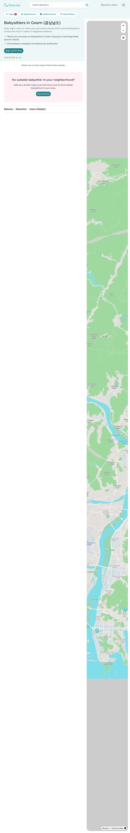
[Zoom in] (123, 25)
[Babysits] (12, 5)
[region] (107, 426)
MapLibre (105, 828)
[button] (125, 609)
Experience (29, 14)
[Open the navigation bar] (123, 5)
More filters (68, 14)
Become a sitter (109, 5)
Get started (43, 94)
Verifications (49, 14)
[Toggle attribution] (125, 828)
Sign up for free (14, 50)
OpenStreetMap (117, 828)
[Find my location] (123, 37)
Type (12, 14)
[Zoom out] (123, 30)
